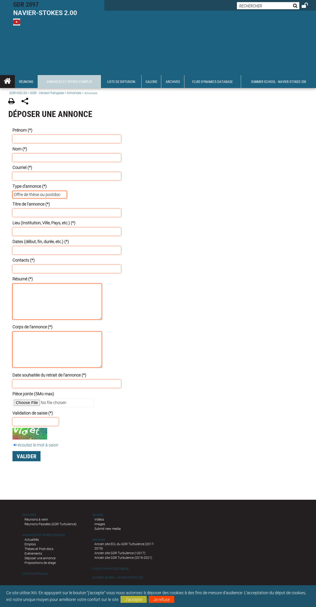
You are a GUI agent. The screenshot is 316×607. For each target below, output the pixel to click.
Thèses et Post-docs (39, 549)
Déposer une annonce (40, 558)
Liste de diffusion (35, 574)
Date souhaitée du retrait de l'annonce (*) (49, 375)
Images (99, 524)
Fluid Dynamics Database (110, 569)
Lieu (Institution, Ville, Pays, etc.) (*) (43, 222)
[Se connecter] (308, 6)
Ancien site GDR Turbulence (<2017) (120, 553)
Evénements (33, 553)
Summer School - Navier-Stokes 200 (117, 577)
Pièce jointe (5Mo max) (33, 393)
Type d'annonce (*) (29, 186)
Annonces (74, 93)
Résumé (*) (22, 278)
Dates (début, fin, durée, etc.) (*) (40, 241)
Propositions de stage (40, 562)
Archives (98, 540)
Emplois (30, 544)
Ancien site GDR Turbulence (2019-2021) (123, 557)
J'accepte (133, 599)
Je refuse (161, 599)
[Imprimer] (13, 102)
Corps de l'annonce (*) (32, 326)
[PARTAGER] (26, 102)
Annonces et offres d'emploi (43, 535)
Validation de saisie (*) (32, 413)
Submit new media (107, 528)
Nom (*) (19, 149)
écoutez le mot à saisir (38, 445)
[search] (268, 5)
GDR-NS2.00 (18, 93)
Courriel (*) (22, 167)
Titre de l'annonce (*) (31, 204)
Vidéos (99, 519)
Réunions (29, 515)
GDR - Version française (47, 93)
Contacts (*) (23, 260)
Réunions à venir (36, 519)
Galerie (97, 515)
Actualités (32, 539)
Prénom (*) (22, 130)
